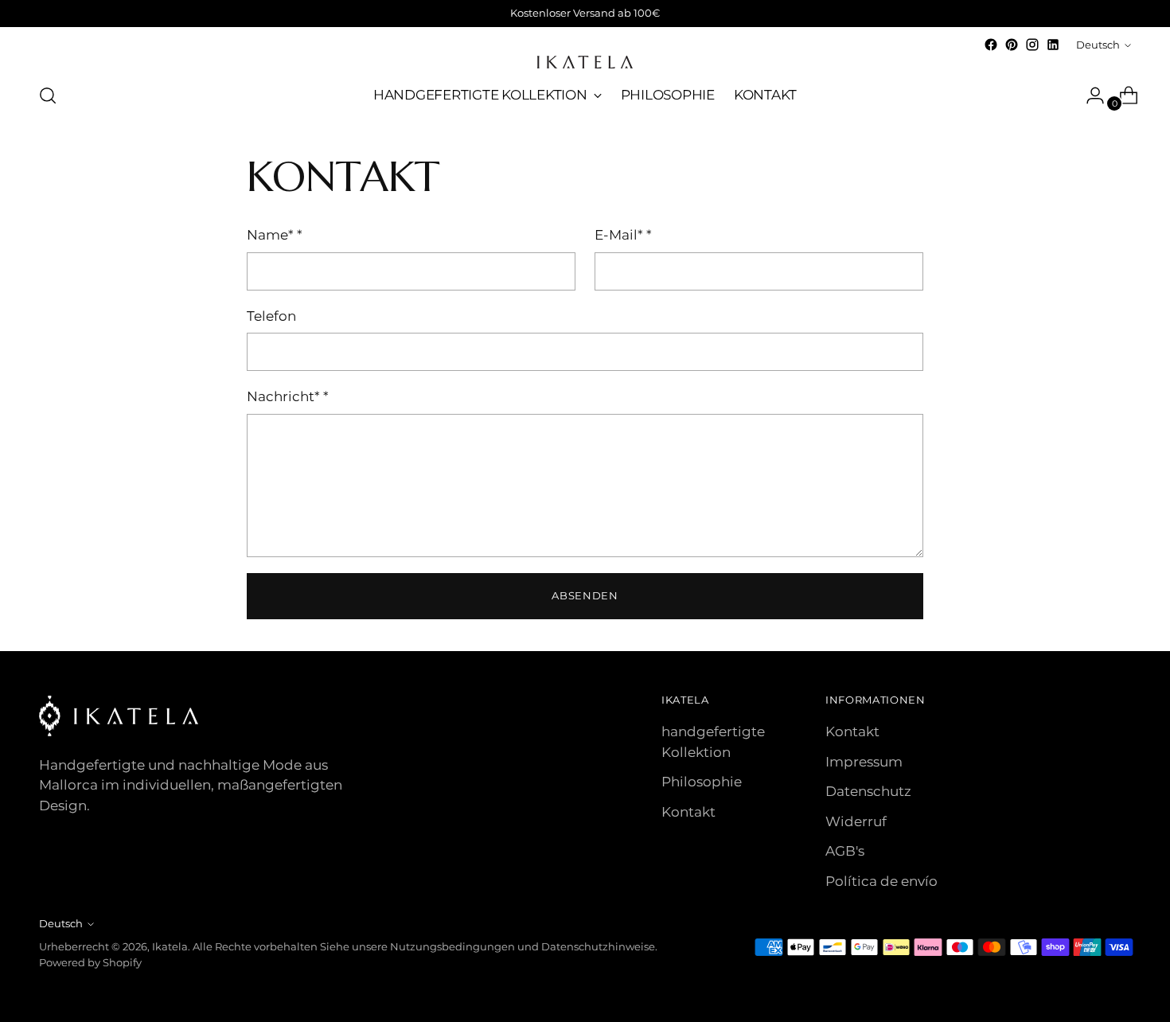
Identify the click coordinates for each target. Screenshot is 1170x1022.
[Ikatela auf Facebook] (991, 44)
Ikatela (170, 946)
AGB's (844, 851)
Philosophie (701, 782)
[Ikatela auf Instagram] (1032, 44)
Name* (274, 235)
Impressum (864, 762)
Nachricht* (288, 396)
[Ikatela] (585, 62)
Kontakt (688, 812)
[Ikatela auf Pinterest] (1011, 44)
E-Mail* (623, 235)
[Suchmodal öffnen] (48, 95)
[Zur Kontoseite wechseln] (1089, 95)
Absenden (585, 595)
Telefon (271, 316)
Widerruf (856, 821)
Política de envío (881, 881)
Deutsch (1098, 44)
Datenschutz (868, 791)
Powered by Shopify (90, 962)
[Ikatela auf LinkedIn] (1053, 44)
